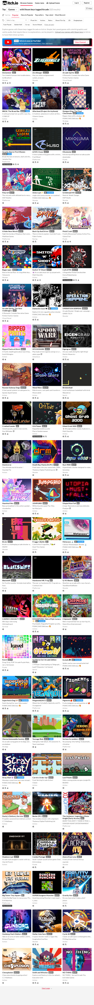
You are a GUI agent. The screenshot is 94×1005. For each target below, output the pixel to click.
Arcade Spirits (68, 73)
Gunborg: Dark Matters (11, 934)
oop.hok (65, 862)
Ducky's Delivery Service (12, 816)
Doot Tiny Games (38, 547)
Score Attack (37, 25)
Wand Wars (37, 388)
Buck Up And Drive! (40, 231)
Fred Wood (36, 157)
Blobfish (65, 783)
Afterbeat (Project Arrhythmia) (45, 111)
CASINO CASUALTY (10, 619)
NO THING (67, 972)
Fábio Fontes (37, 236)
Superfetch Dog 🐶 (10, 700)
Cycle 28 (66, 934)
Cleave (34, 783)
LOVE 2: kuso (37, 152)
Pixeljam (66, 508)
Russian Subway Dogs (11, 388)
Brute (4, 542)
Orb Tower (36, 426)
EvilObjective (7, 900)
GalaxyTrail (67, 236)
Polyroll (5, 193)
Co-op (27, 25)
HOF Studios (6, 198)
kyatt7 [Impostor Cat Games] (42, 667)
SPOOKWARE (38, 349)
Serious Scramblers (70, 739)
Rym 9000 (67, 465)
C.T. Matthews (7, 821)
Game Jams (39, 3)
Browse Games (26, 3)
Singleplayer (78, 20)
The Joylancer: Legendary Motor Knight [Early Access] (76, 817)
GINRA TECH (67, 313)
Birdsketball (67, 388)
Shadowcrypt (7, 857)
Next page (46, 988)
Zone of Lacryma (69, 857)
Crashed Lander (8, 426)
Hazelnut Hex (8, 503)
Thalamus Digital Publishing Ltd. (43, 470)
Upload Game (54, 3)
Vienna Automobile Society (13, 739)
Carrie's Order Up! (40, 777)
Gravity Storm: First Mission (13, 152)
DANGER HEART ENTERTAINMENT (76, 823)
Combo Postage (38, 857)
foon (4, 585)
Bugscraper (7, 270)
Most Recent (60, 15)
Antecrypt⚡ (37, 193)
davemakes (66, 157)
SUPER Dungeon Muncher (43, 895)
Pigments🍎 (67, 700)
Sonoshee (66, 470)
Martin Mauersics (69, 354)
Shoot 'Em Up (60, 20)
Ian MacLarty (37, 508)
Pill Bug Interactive (69, 939)
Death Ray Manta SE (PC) (42, 465)
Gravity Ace (67, 895)
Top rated (49, 15)
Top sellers (39, 15)
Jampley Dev (6, 159)
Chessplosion (7, 972)
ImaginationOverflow (40, 939)
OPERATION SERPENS (72, 308)
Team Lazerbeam (38, 744)
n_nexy (34, 900)
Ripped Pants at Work (11, 349)
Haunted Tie (6, 470)
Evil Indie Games (68, 978)
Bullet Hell (18, 25)
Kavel (4, 660)
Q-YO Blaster (68, 580)
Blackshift (6, 580)
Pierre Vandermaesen (40, 431)
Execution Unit (37, 978)
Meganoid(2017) (39, 700)
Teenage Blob (37, 739)
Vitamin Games (37, 116)
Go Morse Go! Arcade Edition (44, 660)
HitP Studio (67, 198)
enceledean (6, 744)
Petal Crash (67, 231)
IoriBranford (6, 78)
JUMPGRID (37, 503)
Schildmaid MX (69, 193)
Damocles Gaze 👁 (39, 308)
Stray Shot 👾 (8, 777)
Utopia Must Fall (69, 503)
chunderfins (6, 508)
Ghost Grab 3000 (69, 426)
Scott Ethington (7, 354)
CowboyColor (37, 585)
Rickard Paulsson (8, 939)
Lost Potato (67, 777)
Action (42, 20)
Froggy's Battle (38, 542)
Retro (50, 20)
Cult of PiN (67, 270)
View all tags (49, 25)
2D (69, 20)
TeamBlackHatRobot (70, 585)
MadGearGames (8, 236)
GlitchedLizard (7, 624)
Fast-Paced (7, 25)
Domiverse (6, 465)
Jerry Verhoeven (8, 665)
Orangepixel (36, 705)
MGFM (4, 547)
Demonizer (6, 73)
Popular (15, 15)
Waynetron (66, 393)
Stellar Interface (39, 934)
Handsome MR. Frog (40, 580)
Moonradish (36, 393)
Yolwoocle (6, 275)
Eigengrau (67, 349)
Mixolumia (67, 152)
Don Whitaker (7, 431)
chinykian (66, 744)
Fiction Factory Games (71, 78)
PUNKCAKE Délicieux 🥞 (72, 118)
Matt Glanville (37, 275)
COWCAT (5, 116)
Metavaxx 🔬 (68, 542)
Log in (77, 3)
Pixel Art (34, 20)
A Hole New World (10, 231)
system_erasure (37, 78)
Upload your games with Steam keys (69, 32)
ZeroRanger (37, 73)
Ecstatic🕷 (67, 660)
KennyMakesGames (70, 275)
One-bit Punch (7, 862)
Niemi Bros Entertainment (72, 624)
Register (87, 3)
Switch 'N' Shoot (39, 270)
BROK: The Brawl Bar (11, 111)
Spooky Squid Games (9, 393)
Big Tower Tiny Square (11, 895)
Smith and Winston (40, 972)
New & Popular (27, 15)
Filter (90, 8)
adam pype (36, 354)
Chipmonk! (67, 619)
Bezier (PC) (37, 816)
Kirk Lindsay (36, 862)
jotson (65, 900)
